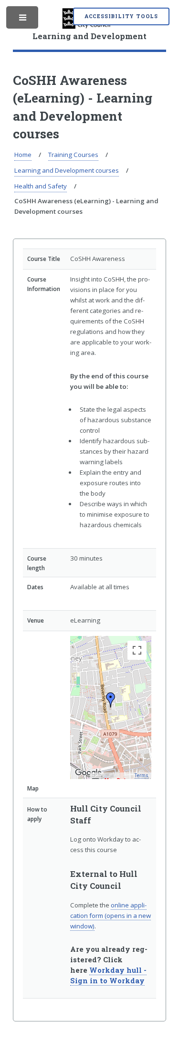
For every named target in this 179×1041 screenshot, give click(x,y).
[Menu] (23, 20)
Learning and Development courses (66, 170)
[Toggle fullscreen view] (137, 650)
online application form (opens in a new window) (110, 915)
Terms (141, 775)
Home (23, 154)
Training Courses (73, 154)
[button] (110, 699)
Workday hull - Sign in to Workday (108, 975)
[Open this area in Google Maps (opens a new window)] (88, 773)
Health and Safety (40, 186)
